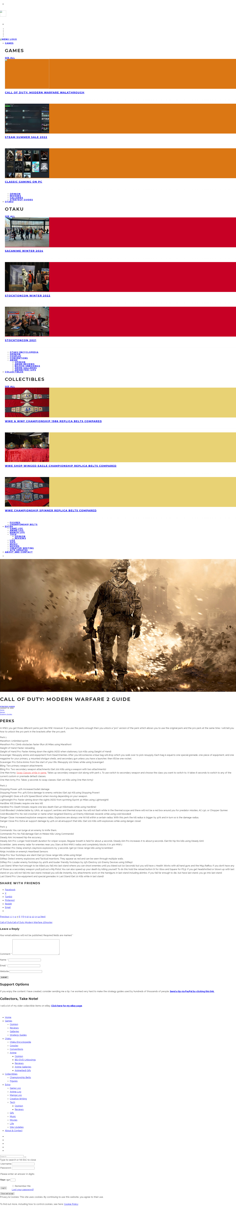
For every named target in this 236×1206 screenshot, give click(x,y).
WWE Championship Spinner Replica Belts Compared (51, 510)
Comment (6, 954)
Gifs (13, 542)
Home (8, 1017)
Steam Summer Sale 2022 (26, 137)
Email (3, 965)
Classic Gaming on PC (23, 181)
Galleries (16, 198)
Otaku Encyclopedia (24, 352)
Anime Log (17, 530)
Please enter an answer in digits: (17, 1174)
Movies (15, 546)
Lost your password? (23, 1189)
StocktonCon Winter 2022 (27, 295)
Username (5, 1163)
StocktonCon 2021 (20, 340)
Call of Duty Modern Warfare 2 (28, 922)
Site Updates (17, 1127)
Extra (9, 526)
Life (12, 540)
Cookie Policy (71, 1204)
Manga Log (17, 532)
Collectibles (14, 372)
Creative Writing (22, 548)
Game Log (16, 528)
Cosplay (15, 356)
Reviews (15, 196)
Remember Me (23, 1186)
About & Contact (13, 1130)
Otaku (9, 202)
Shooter (48, 922)
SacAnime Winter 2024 (24, 250)
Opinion (15, 194)
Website (4, 971)
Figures (15, 522)
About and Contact (19, 552)
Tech (13, 534)
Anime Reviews (25, 364)
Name (4, 959)
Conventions (19, 358)
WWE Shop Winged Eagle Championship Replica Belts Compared (61, 465)
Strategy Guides (21, 200)
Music (14, 544)
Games (9, 43)
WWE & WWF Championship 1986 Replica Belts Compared (53, 421)
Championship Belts (24, 524)
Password (5, 1168)
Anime (14, 360)
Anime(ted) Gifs (25, 370)
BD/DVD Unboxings (27, 366)
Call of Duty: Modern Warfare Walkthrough (44, 92)
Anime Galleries (26, 368)
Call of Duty (6, 922)
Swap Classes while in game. (32, 772)
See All (10, 58)
